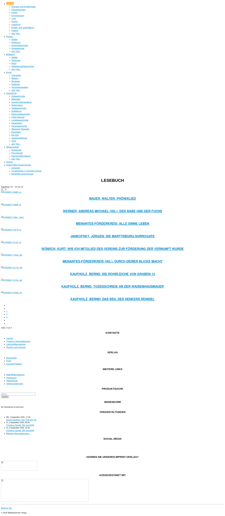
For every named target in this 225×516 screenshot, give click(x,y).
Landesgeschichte (19, 120)
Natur (14, 63)
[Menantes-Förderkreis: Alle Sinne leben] (12, 217)
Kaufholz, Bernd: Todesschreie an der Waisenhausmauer (112, 286)
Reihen (9, 161)
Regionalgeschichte (20, 114)
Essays (14, 30)
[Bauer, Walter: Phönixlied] (11, 192)
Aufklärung (16, 111)
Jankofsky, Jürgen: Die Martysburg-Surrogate (112, 236)
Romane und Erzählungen (23, 6)
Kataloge (15, 84)
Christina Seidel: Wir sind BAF (20, 425)
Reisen (9, 36)
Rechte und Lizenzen (16, 347)
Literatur (10, 3)
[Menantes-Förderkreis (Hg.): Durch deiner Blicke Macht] (11, 254)
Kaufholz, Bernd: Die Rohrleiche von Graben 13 (112, 274)
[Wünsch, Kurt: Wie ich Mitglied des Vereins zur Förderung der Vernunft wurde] (11, 242)
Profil (8, 360)
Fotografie (16, 75)
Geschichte (11, 93)
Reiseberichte (17, 48)
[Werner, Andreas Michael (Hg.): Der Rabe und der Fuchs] (11, 204)
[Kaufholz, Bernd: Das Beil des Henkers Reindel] (11, 292)
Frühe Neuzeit (17, 117)
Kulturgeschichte (19, 126)
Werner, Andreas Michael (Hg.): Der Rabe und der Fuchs (112, 211)
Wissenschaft (12, 146)
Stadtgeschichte (18, 108)
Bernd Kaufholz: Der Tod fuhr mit (21, 419)
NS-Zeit (15, 135)
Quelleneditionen (19, 138)
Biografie (15, 81)
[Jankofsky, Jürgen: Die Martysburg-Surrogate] (11, 229)
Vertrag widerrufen (14, 383)
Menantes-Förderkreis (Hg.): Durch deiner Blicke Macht (112, 261)
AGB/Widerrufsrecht (15, 374)
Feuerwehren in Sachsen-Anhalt (26, 170)
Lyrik (13, 18)
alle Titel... (16, 33)
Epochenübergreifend (21, 102)
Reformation (17, 105)
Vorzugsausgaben (19, 87)
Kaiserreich (16, 123)
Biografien (16, 132)
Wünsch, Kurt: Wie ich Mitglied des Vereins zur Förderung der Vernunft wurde (112, 248)
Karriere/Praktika (14, 363)
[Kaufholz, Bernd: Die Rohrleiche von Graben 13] (11, 267)
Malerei (14, 78)
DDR (13, 140)
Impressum (11, 377)
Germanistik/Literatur (21, 155)
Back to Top (6, 508)
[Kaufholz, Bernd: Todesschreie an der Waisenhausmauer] (11, 280)
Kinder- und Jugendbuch (22, 27)
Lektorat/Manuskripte (16, 344)
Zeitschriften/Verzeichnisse (18, 164)
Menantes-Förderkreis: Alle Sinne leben (112, 223)
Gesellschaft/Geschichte (22, 66)
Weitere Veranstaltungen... (18, 433)
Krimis (14, 12)
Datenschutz (12, 380)
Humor (14, 21)
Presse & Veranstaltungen (18, 341)
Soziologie (16, 149)
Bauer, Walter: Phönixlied (112, 198)
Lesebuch (16, 24)
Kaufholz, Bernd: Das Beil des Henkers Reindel (112, 299)
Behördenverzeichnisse (22, 173)
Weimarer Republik (20, 129)
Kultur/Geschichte (19, 45)
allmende (15, 167)
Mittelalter (15, 99)
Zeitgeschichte (18, 96)
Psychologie (17, 152)
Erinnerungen (17, 15)
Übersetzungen (18, 9)
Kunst (9, 72)
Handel (9, 338)
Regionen (16, 42)
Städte (14, 39)
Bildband (10, 54)
